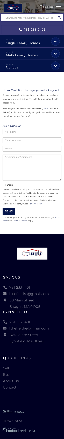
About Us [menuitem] (11, 381)
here (46, 108)
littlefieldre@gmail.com (29, 294)
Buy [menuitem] (6, 374)
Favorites (47, 6)
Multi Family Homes (22, 55)
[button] (59, 17)
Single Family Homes (23, 43)
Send (9, 211)
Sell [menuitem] (6, 368)
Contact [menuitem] (9, 387)
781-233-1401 (34, 29)
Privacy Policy (35, 203)
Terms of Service (20, 220)
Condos (12, 67)
